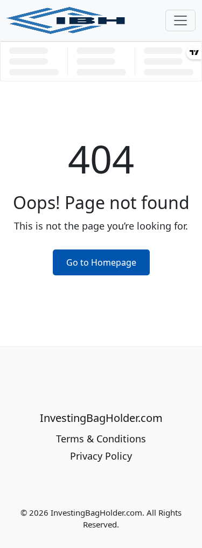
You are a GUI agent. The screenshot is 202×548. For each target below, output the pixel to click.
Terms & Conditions (101, 438)
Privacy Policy (101, 455)
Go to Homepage (101, 262)
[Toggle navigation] (180, 20)
